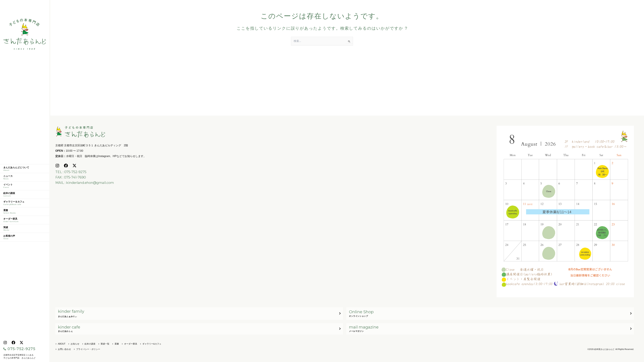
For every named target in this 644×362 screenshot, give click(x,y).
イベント (8, 185)
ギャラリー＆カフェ (13, 202)
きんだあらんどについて (16, 168)
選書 (9, 211)
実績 (6, 228)
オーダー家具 (11, 220)
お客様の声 (9, 237)
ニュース (8, 177)
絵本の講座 (9, 194)
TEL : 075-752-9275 (70, 172)
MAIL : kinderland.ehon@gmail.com (84, 183)
